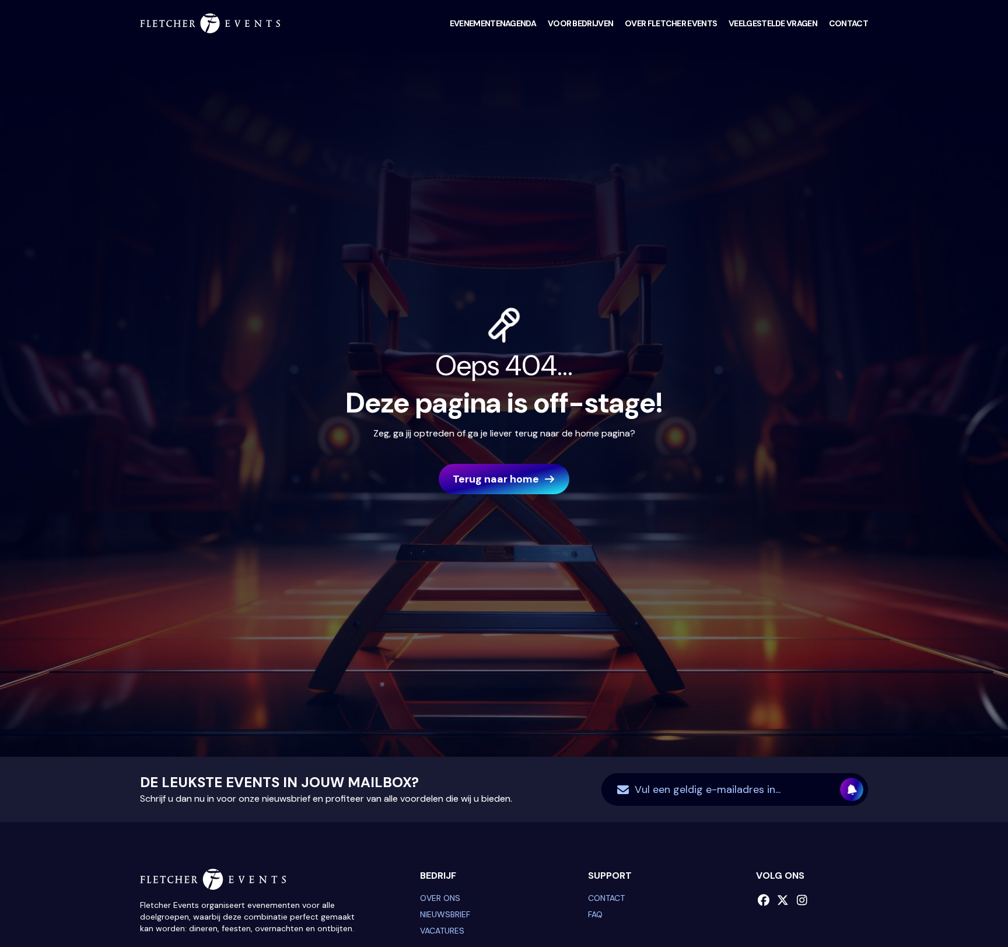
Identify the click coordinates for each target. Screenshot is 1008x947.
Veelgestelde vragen (773, 23)
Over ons (440, 898)
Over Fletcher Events (671, 23)
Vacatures (442, 930)
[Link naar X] (782, 900)
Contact (848, 23)
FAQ (595, 914)
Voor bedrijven (580, 23)
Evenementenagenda (493, 23)
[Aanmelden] (851, 789)
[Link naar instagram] (801, 900)
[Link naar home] (210, 23)
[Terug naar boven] (970, 909)
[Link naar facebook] (763, 900)
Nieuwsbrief (445, 914)
